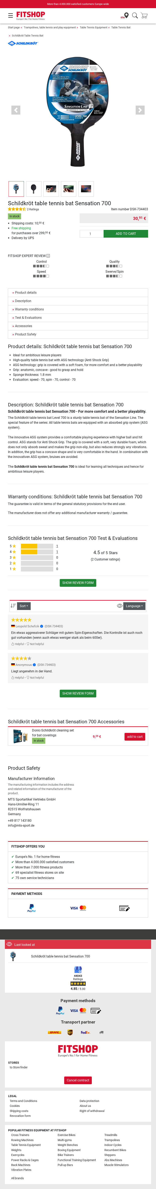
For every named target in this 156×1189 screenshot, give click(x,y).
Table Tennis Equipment (93, 27)
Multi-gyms (65, 1140)
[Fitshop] (31, 16)
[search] (135, 15)
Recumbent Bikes (115, 1150)
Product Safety (25, 334)
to (19, 1067)
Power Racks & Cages (25, 1160)
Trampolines (112, 1140)
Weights (16, 1150)
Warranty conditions (29, 309)
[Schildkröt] (23, 43)
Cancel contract (78, 1080)
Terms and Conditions (23, 1101)
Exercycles (17, 1155)
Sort (23, 606)
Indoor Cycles (112, 1145)
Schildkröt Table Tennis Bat (27, 35)
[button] (16, 189)
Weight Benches (68, 1145)
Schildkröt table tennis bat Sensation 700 (60, 956)
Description (23, 301)
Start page (14, 27)
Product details (26, 292)
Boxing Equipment (69, 1150)
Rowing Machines (22, 1140)
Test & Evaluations (28, 318)
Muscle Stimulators (116, 1165)
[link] (31, 908)
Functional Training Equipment (77, 1160)
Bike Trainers (66, 1155)
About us (85, 1106)
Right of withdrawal (92, 1111)
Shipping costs (19, 1111)
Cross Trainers (20, 1135)
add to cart (126, 234)
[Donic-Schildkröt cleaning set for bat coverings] (20, 736)
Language (133, 606)
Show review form (78, 583)
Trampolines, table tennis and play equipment (50, 27)
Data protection (89, 1101)
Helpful (19, 644)
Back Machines (20, 1165)
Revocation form (20, 1116)
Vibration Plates (21, 1170)
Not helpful (36, 644)
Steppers (110, 1155)
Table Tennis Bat (120, 27)
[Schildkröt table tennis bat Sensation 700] (18, 957)
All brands (17, 1178)
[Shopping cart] (145, 16)
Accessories (23, 326)
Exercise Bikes (66, 1135)
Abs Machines (113, 1160)
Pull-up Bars (65, 1165)
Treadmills (110, 1135)
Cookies (15, 1106)
